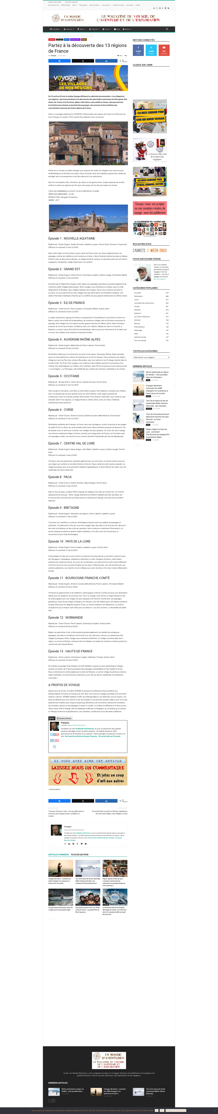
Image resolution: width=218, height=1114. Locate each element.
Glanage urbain (75, 39)
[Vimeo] (165, 8)
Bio (53, 718)
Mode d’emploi (65, 5)
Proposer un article (118, 5)
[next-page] (53, 918)
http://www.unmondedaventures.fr (74, 830)
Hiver (148, 380)
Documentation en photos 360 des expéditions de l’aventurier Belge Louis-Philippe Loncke (109, 812)
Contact (137, 5)
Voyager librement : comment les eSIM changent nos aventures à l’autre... (115, 1091)
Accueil (50, 36)
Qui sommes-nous (53, 5)
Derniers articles (65, 718)
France (67, 39)
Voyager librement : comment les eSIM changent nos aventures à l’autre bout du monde (59, 881)
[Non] (215, 1111)
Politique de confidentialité (175, 1110)
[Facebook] (157, 8)
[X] (162, 8)
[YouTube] (57, 741)
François (53, 55)
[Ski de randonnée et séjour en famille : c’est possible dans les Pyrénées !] (138, 376)
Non (162, 1110)
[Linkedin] (70, 844)
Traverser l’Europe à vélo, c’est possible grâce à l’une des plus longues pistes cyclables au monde (66, 813)
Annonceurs (129, 5)
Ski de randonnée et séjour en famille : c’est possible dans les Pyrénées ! (157, 374)
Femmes (78, 876)
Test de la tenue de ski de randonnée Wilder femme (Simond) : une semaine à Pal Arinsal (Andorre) (88, 881)
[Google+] (57, 735)
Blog (118, 29)
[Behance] (154, 8)
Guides (84, 39)
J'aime (138, 45)
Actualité (56, 29)
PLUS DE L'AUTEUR (79, 854)
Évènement (60, 39)
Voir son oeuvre (160, 279)
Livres (107, 29)
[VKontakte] (168, 8)
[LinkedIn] (51, 741)
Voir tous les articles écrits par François (81, 736)
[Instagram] (160, 8)
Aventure (69, 29)
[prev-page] (49, 918)
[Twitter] (51, 735)
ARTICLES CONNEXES (58, 854)
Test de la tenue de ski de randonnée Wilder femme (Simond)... (155, 1091)
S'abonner (164, 45)
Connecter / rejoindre (71, 2)
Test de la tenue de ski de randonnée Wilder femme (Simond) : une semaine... (157, 403)
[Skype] (74, 844)
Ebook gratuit (83, 5)
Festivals (95, 29)
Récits (82, 29)
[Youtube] (86, 844)
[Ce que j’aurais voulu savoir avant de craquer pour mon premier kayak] (60, 897)
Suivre (151, 45)
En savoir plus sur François (109, 736)
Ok (157, 1110)
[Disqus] (87, 954)
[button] (167, 29)
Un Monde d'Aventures (84, 729)
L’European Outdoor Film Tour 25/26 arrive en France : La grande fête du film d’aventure (88, 910)
